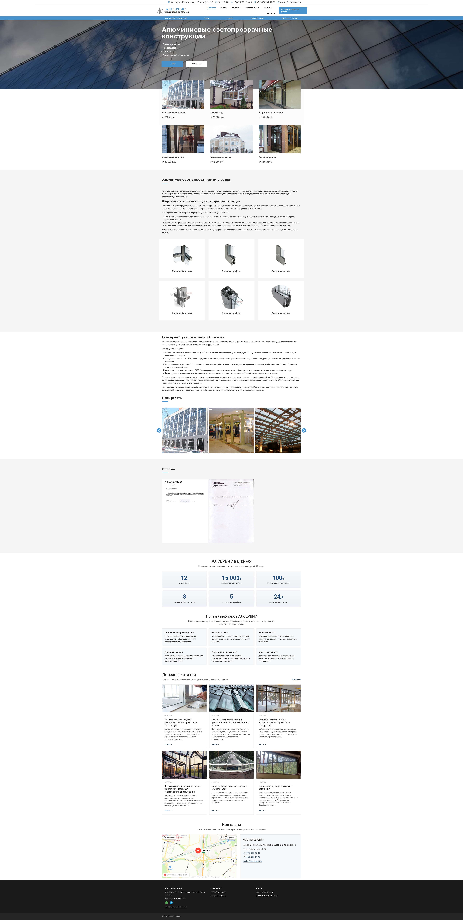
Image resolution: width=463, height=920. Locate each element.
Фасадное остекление (176, 18)
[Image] (183, 94)
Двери (230, 18)
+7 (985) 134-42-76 (266, 2)
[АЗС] (185, 511)
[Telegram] (171, 902)
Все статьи (296, 679)
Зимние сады (257, 18)
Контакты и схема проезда (267, 896)
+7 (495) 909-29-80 (242, 2)
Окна (207, 18)
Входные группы (290, 18)
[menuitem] (212, 7)
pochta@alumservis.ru (290, 2)
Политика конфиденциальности (176, 907)
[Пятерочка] (231, 511)
